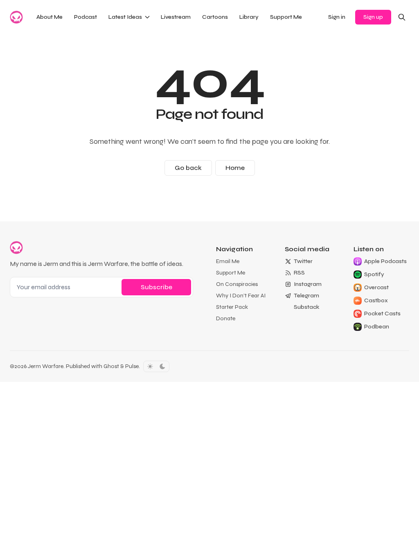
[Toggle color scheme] (156, 366)
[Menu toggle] (147, 17)
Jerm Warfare (45, 366)
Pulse (132, 366)
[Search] (401, 17)
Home (235, 168)
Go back (188, 168)
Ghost (111, 366)
